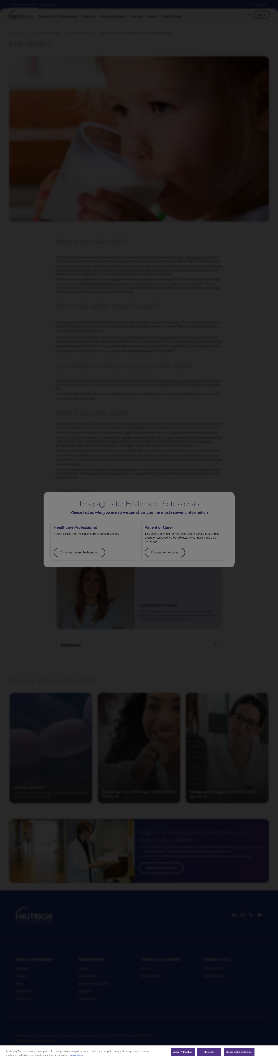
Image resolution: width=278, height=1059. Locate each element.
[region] (139, 1052)
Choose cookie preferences (239, 1051)
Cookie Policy (76, 1055)
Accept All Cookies (182, 1051)
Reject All (209, 1051)
